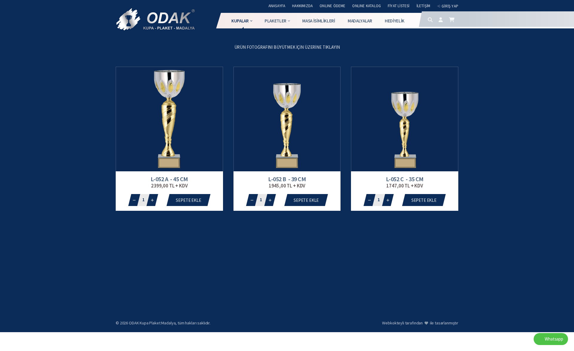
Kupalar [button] (240, 21)
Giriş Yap (450, 6)
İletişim (423, 6)
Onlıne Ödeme (332, 6)
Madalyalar (360, 21)
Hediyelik (394, 21)
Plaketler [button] (275, 21)
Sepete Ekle (188, 200)
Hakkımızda (302, 6)
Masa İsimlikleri (318, 21)
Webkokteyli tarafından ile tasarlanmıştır (420, 323)
